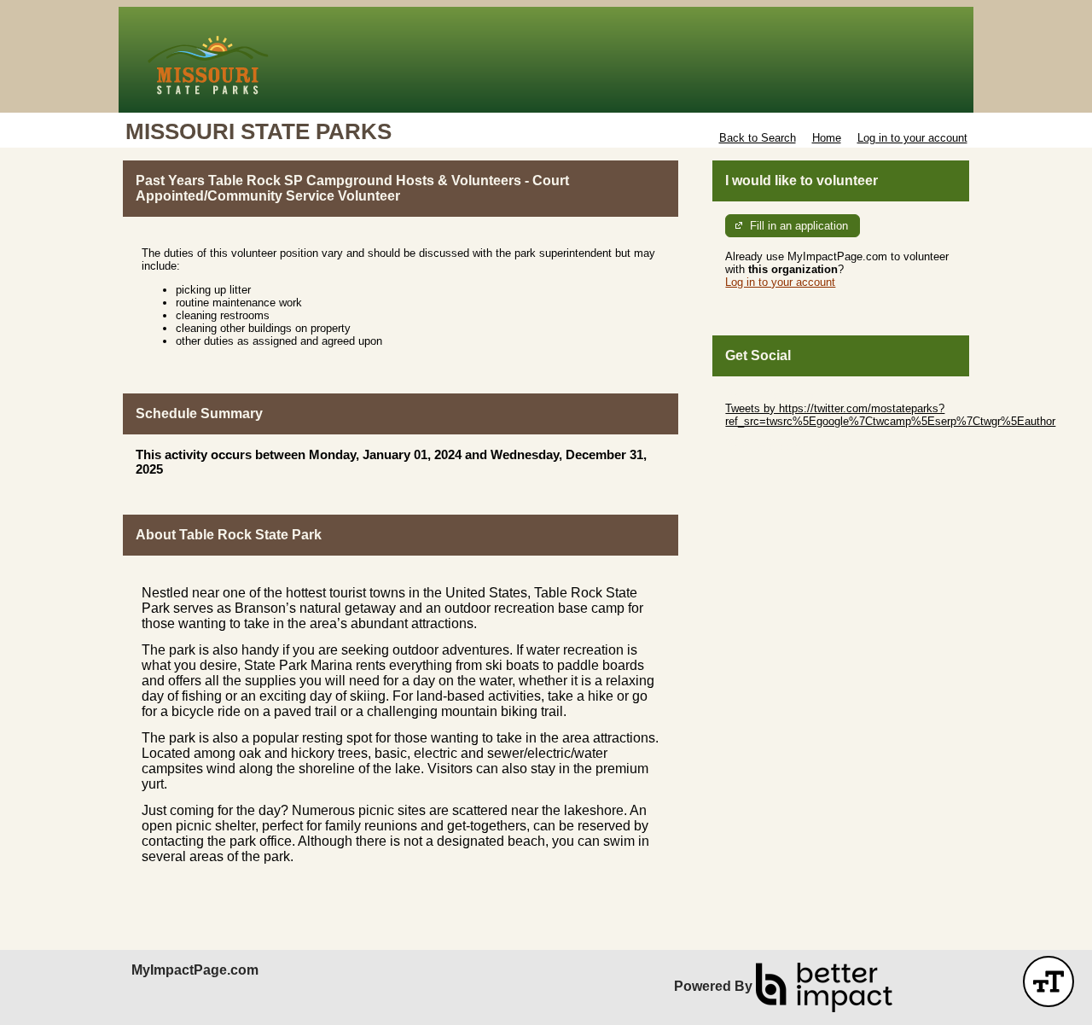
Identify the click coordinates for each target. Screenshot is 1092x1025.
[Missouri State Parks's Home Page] (546, 60)
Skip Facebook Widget (781, 446)
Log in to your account (912, 137)
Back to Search (757, 137)
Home (826, 137)
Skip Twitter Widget (773, 395)
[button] (1048, 981)
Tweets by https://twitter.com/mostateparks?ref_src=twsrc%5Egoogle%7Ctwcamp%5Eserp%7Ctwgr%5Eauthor (890, 415)
